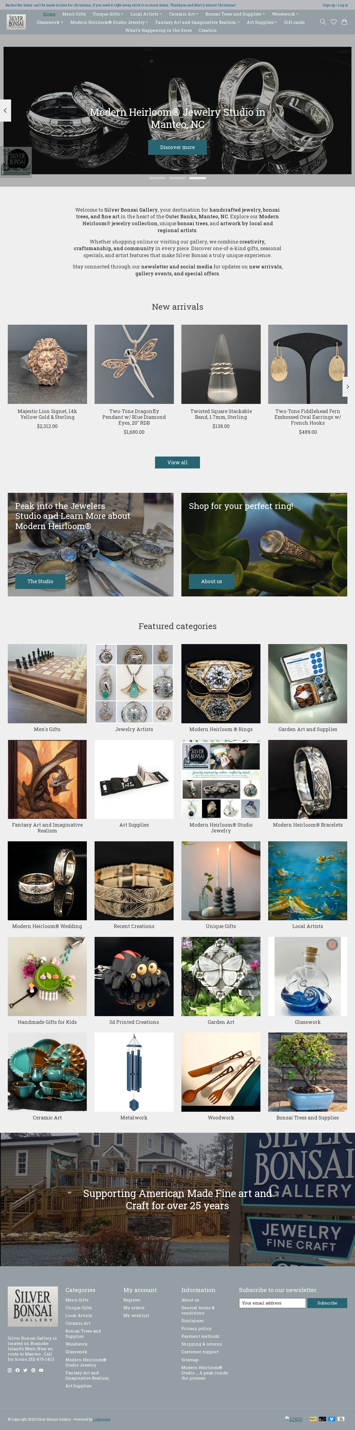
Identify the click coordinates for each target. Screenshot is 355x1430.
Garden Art (221, 1022)
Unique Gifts (221, 926)
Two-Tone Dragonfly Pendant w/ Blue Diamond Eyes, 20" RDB (134, 417)
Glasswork (308, 1022)
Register (132, 1300)
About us (190, 1300)
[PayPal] (313, 1419)
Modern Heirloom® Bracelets (308, 825)
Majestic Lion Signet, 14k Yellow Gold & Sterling (47, 414)
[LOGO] (293, 1419)
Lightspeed (101, 1419)
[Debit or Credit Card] (322, 1419)
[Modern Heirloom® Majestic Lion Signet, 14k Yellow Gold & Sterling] (47, 364)
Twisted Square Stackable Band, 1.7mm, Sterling (221, 414)
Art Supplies (134, 825)
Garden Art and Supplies (307, 729)
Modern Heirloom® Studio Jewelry (221, 828)
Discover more (177, 147)
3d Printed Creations (134, 1022)
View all (177, 462)
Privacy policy (196, 1328)
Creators (208, 30)
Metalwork (134, 1117)
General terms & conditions (198, 1310)
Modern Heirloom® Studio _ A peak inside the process (204, 1373)
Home (49, 14)
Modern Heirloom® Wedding (47, 926)
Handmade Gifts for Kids (47, 1022)
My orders (133, 1307)
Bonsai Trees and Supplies (308, 1117)
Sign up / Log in (335, 5)
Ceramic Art (47, 1117)
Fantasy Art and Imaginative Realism (47, 828)
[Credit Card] (341, 1419)
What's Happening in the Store (158, 30)
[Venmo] (331, 1419)
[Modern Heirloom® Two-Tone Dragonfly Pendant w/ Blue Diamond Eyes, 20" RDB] (134, 364)
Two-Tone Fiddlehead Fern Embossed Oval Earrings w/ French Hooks (308, 417)
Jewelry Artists (134, 729)
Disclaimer (192, 1320)
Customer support (200, 1351)
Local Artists (307, 926)
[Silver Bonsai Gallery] (16, 22)
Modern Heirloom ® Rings (221, 729)
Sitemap (190, 1359)
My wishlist (136, 1315)
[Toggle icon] (323, 22)
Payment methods (200, 1336)
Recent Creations (134, 926)
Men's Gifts (74, 14)
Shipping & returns (201, 1344)
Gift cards (294, 22)
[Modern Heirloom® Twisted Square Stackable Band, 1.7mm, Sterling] (221, 364)
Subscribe (327, 1303)
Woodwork (221, 1117)
